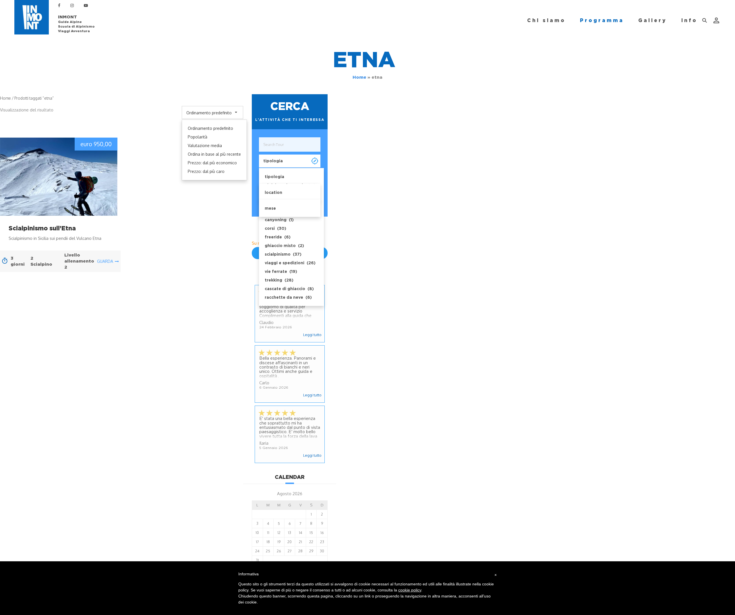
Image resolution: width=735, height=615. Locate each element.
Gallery (652, 20)
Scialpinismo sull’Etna (42, 228)
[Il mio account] (717, 20)
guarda (105, 261)
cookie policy (409, 590)
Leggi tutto (312, 334)
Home (359, 77)
